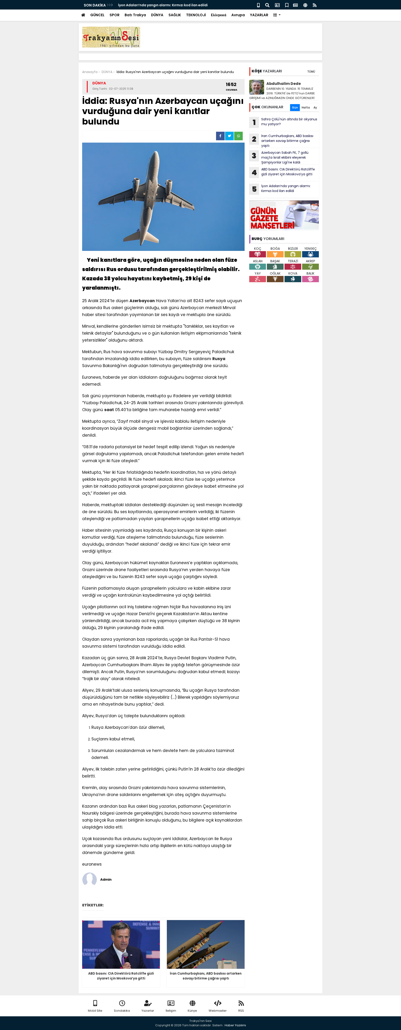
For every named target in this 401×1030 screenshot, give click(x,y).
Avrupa (238, 15)
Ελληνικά (218, 15)
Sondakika (122, 1010)
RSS (241, 1010)
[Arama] (267, 4)
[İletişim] (277, 4)
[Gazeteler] (295, 4)
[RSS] (314, 4)
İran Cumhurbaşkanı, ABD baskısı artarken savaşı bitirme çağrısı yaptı (282, 141)
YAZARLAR (259, 15)
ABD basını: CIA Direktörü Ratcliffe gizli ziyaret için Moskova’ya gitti (283, 172)
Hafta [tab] (306, 107)
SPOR (115, 15)
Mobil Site (95, 1010)
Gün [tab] (295, 107)
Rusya (218, 358)
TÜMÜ (311, 72)
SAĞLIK (174, 15)
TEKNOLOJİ (196, 15)
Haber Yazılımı (235, 1025)
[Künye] (305, 4)
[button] (277, 15)
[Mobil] (258, 4)
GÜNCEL (97, 15)
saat (109, 410)
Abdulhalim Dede (283, 83)
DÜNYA (157, 15)
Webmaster (218, 1010)
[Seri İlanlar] (287, 4)
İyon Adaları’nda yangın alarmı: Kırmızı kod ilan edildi (281, 189)
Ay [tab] (315, 107)
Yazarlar (148, 1010)
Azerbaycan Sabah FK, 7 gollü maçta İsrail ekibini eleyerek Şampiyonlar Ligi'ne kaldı (280, 157)
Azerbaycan (142, 301)
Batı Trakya (135, 15)
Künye (192, 1010)
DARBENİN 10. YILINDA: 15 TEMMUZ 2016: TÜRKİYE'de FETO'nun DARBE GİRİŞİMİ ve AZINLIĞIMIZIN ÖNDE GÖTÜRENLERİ (282, 93)
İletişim (171, 1010)
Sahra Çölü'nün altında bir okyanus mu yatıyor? (285, 122)
